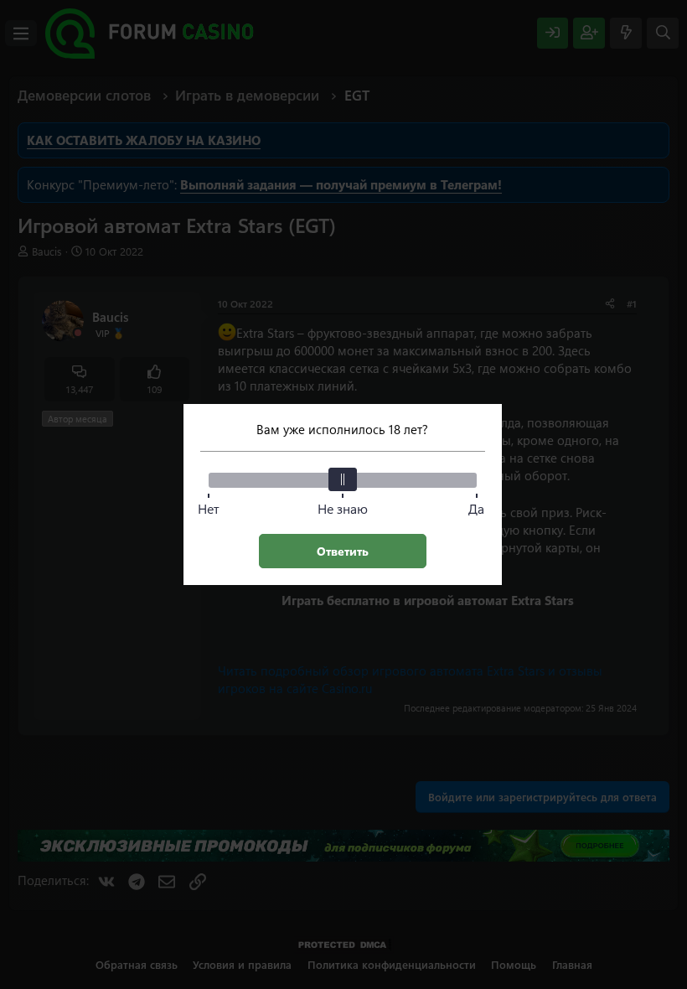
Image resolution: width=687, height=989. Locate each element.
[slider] (342, 479)
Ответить (343, 551)
